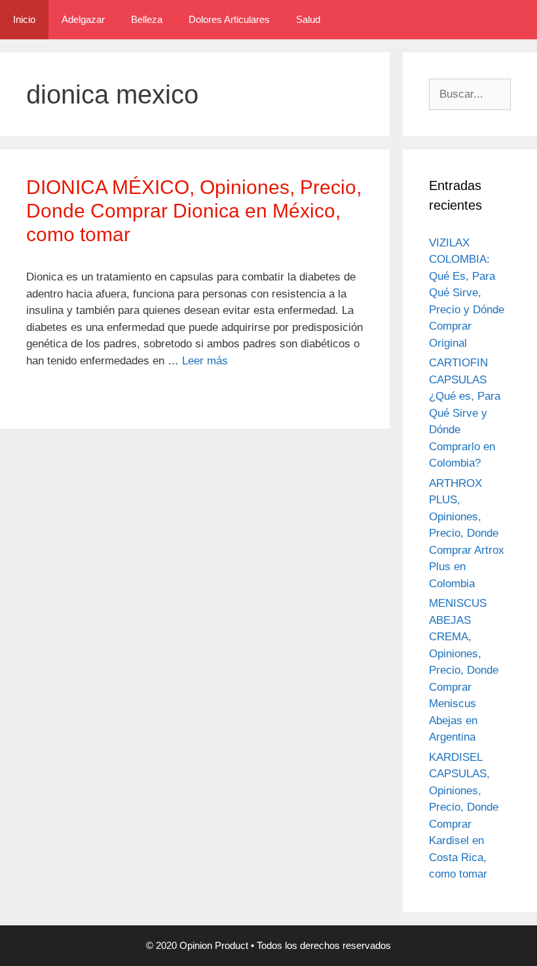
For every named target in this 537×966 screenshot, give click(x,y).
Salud (308, 19)
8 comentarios (70, 394)
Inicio (24, 19)
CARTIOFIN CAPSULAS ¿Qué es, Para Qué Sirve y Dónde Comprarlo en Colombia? (464, 413)
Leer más (205, 361)
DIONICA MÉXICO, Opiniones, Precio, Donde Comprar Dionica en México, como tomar (193, 210)
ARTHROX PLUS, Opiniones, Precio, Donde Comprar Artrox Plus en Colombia (466, 533)
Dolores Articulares (229, 19)
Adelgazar (83, 19)
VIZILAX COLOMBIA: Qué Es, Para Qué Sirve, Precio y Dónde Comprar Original (466, 293)
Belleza (146, 19)
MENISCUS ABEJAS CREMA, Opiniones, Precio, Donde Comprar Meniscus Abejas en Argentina (463, 670)
